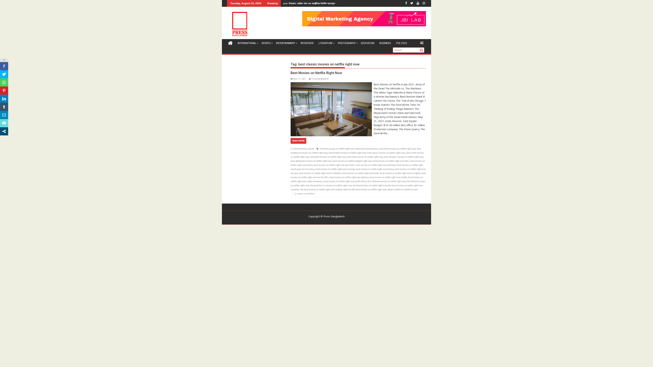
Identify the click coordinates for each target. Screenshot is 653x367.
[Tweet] (4, 74)
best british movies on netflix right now (347, 152)
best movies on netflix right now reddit (388, 177)
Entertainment (285, 43)
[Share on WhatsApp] (4, 82)
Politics (401, 43)
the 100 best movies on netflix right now (386, 181)
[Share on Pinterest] (4, 90)
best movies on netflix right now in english (400, 173)
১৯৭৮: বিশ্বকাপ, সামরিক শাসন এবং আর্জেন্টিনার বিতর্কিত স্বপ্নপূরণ (309, 3)
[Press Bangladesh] (230, 42)
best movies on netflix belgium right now (352, 161)
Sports (266, 43)
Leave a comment (305, 193)
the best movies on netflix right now (370, 185)
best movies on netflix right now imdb (360, 173)
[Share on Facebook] (4, 66)
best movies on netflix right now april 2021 (334, 165)
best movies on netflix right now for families (320, 173)
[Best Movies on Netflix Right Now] (331, 84)
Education (367, 43)
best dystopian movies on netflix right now (311, 161)
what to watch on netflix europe (403, 189)
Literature (326, 43)
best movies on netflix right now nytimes (349, 177)
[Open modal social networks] (4, 131)
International (247, 43)
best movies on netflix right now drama (375, 169)
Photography (347, 43)
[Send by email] (4, 115)
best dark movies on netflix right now (328, 156)
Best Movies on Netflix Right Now (316, 73)
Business (385, 43)
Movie (311, 148)
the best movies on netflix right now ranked (321, 189)
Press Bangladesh (320, 78)
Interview (307, 43)
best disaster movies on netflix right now (403, 156)
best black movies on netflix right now (397, 148)
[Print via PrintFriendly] (4, 123)
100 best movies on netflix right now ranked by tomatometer (349, 148)
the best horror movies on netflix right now (330, 185)
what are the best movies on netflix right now (364, 189)
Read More (298, 140)
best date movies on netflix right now (365, 156)
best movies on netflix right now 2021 (391, 161)
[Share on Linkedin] (4, 99)
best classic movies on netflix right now (386, 152)
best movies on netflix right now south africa (345, 181)
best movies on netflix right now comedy (335, 169)
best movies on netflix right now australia (375, 165)
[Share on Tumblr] (4, 107)
